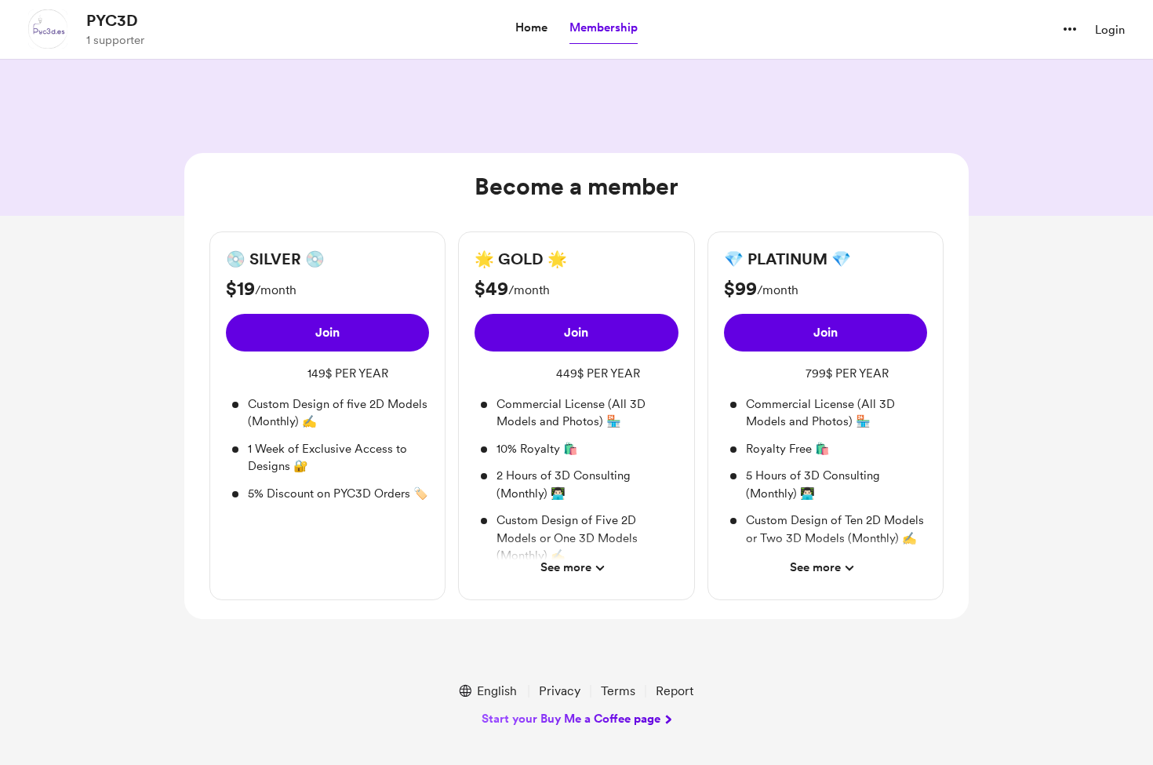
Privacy (559, 690)
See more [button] (565, 567)
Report (674, 690)
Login (1110, 30)
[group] (327, 375)
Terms (618, 690)
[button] (531, 28)
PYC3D (112, 20)
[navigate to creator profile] (47, 29)
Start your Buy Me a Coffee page (571, 719)
